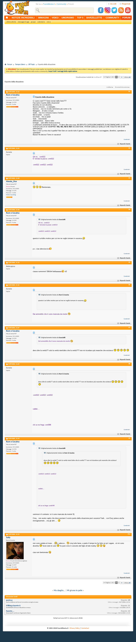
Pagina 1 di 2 (109, 77)
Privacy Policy (75, 628)
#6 (129, 285)
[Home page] (7, 17)
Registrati (126, 4)
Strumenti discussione (121, 87)
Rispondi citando (125, 144)
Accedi (113, 4)
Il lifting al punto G (13, 606)
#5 (129, 262)
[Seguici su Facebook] (100, 13)
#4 (129, 209)
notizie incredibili (23, 17)
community (112, 17)
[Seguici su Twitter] (114, 13)
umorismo (67, 17)
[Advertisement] (68, 44)
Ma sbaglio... (59, 590)
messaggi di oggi (23, 22)
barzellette (94, 17)
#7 (129, 327)
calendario (41, 22)
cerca (49, 22)
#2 (129, 148)
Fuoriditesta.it (48, 4)
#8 (129, 364)
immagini (43, 17)
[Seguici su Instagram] (107, 13)
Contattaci (85, 628)
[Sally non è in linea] (15, 550)
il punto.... (10, 611)
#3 (129, 178)
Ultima (126, 77)
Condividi (127, 139)
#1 (129, 91)
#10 (129, 534)
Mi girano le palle (74, 590)
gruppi (33, 22)
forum (126, 17)
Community (61, 4)
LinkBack (109, 87)
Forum (9, 64)
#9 (129, 438)
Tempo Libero (20, 64)
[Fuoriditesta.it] (17, 7)
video (55, 17)
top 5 (80, 17)
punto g (9, 600)
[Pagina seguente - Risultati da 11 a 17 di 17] (121, 77)
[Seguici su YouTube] (128, 13)
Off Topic (31, 64)
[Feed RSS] (121, 13)
